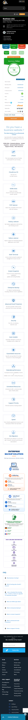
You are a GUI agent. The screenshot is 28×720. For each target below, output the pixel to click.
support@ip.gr (14, 706)
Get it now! (14, 118)
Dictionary (4, 684)
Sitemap (4, 669)
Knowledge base (5, 682)
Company (4, 662)
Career (3, 667)
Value (6, 52)
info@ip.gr (13, 704)
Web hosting (16, 665)
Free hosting (16, 672)
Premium (21, 52)
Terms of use (17, 683)
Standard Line (6, 46)
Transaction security (18, 691)
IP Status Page (5, 692)
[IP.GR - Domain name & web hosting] (3, 2)
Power (14, 52)
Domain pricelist (17, 693)
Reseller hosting (17, 667)
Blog (3, 689)
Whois (15, 674)
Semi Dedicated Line (22, 47)
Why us (3, 665)
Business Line (14, 46)
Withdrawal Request (6, 687)
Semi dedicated (17, 669)
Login (17, 14)
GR (20, 1)
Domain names (17, 662)
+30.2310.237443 (15, 709)
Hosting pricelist (17, 695)
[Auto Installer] (20, 111)
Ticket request (5, 694)
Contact (4, 674)
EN (23, 1)
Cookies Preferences (18, 688)
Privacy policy (17, 686)
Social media (4, 672)
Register (22, 14)
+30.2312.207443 (15, 712)
